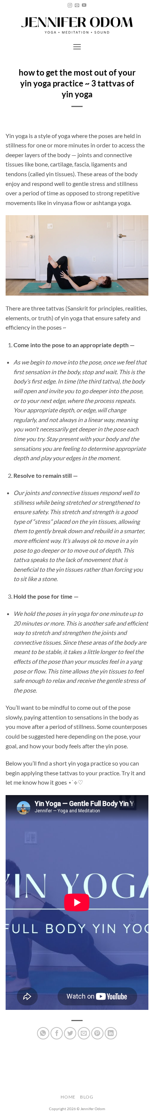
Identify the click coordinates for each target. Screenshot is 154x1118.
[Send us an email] (77, 5)
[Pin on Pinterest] (97, 1033)
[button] (77, 46)
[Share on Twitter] (70, 1033)
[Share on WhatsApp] (43, 1033)
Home (68, 1097)
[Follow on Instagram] (70, 5)
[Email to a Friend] (84, 1033)
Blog (86, 1097)
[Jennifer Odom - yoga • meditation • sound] (77, 24)
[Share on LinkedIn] (111, 1033)
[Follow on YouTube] (84, 5)
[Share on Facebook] (56, 1033)
